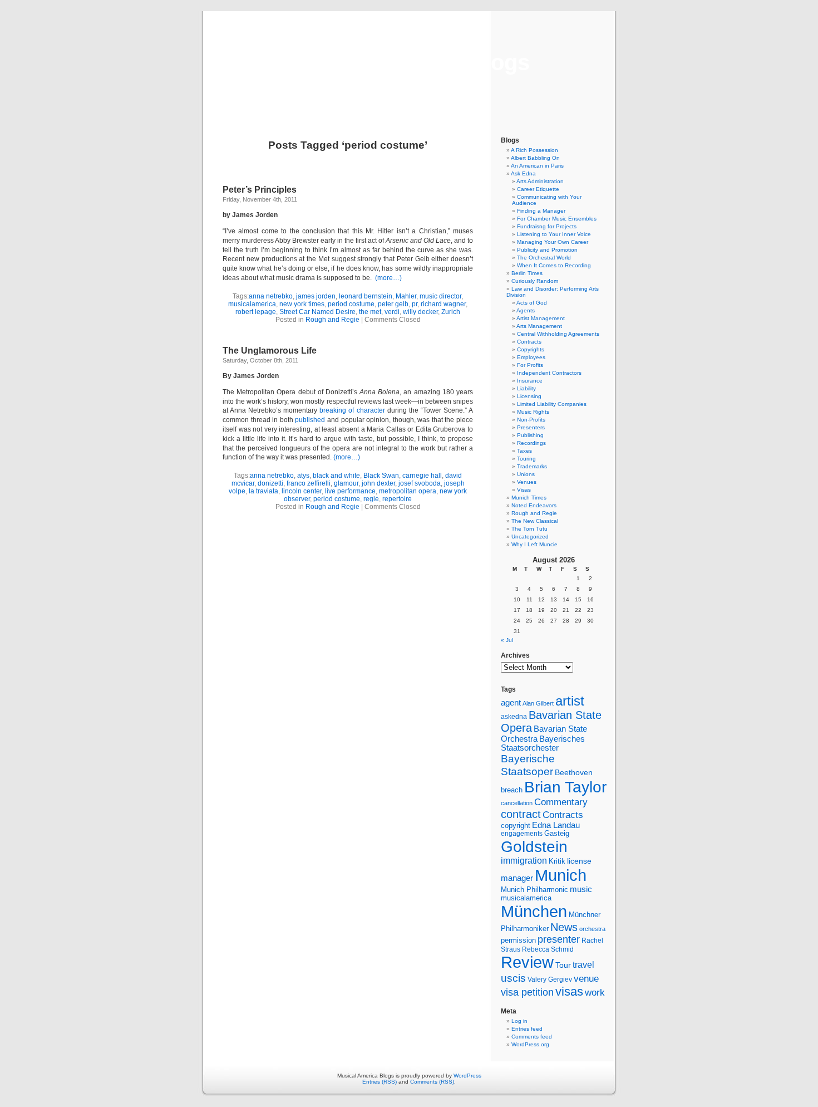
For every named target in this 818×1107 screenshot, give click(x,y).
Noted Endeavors (533, 505)
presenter (559, 939)
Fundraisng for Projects (546, 226)
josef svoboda (419, 483)
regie (371, 499)
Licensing (529, 396)
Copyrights (530, 349)
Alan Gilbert (538, 703)
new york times (301, 304)
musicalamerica (252, 304)
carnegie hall (422, 475)
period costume (351, 304)
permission (518, 940)
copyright (515, 825)
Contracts (529, 342)
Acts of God (531, 303)
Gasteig (556, 833)
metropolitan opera (407, 491)
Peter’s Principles (260, 189)
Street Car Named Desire (317, 312)
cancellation (517, 803)
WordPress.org (530, 1044)
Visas (524, 490)
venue (586, 978)
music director (440, 296)
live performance (350, 491)
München (534, 911)
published (311, 420)
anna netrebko (271, 296)
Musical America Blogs (409, 62)
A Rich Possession (534, 150)
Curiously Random (534, 281)
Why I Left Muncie (534, 544)
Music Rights (533, 412)
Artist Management (540, 318)
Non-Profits (531, 420)
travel (583, 964)
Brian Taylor (565, 787)
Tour (563, 965)
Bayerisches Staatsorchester (543, 743)
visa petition (527, 992)
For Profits (530, 365)
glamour (346, 483)
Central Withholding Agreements (558, 334)
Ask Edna (523, 173)
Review (527, 962)
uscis (513, 978)
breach (512, 790)
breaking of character (352, 410)
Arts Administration (540, 181)
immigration (524, 860)
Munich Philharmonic (534, 889)
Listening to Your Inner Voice (554, 234)
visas (569, 991)
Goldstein (534, 846)
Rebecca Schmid (548, 949)
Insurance (530, 381)
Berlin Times (527, 273)
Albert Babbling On (535, 158)
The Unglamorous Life (270, 350)
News (564, 927)
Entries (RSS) (379, 1082)
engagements (522, 833)
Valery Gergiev (550, 979)
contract (521, 814)
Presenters (531, 427)
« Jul (507, 640)
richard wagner (443, 304)
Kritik (557, 861)
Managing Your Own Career (552, 242)
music (581, 889)
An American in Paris (537, 166)
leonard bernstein (365, 296)
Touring (526, 458)
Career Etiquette (538, 189)
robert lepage (255, 312)
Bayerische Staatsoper (528, 764)
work (595, 992)
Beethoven (574, 772)
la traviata (263, 491)
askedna (514, 717)
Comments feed (531, 1036)
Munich (561, 875)
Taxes (524, 451)
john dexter (378, 483)
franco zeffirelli (309, 483)
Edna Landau (556, 825)
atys (303, 475)
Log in (519, 1021)
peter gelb (393, 304)
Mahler (406, 296)
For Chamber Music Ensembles (557, 218)
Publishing (530, 435)
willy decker (420, 312)
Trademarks (532, 466)
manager (517, 878)
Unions (526, 474)
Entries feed (527, 1029)
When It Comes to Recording (554, 265)
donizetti (270, 483)
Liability (526, 388)
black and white (336, 475)
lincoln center (302, 491)
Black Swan (381, 475)
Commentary (561, 801)
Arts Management (539, 326)
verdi (392, 312)
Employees (531, 357)
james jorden (316, 296)
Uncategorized (530, 536)
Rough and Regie (332, 320)
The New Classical (534, 521)
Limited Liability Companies (552, 404)
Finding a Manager (541, 211)
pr (414, 304)
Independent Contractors (549, 373)
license (579, 860)
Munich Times (528, 497)
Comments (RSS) (432, 1082)
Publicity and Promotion (547, 250)
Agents (525, 310)
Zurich (450, 312)
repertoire (397, 499)
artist (569, 700)
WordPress (467, 1075)
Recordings (531, 443)
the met (370, 312)
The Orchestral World (544, 257)
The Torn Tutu (529, 529)
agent (511, 702)
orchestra (592, 928)
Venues (526, 482)
